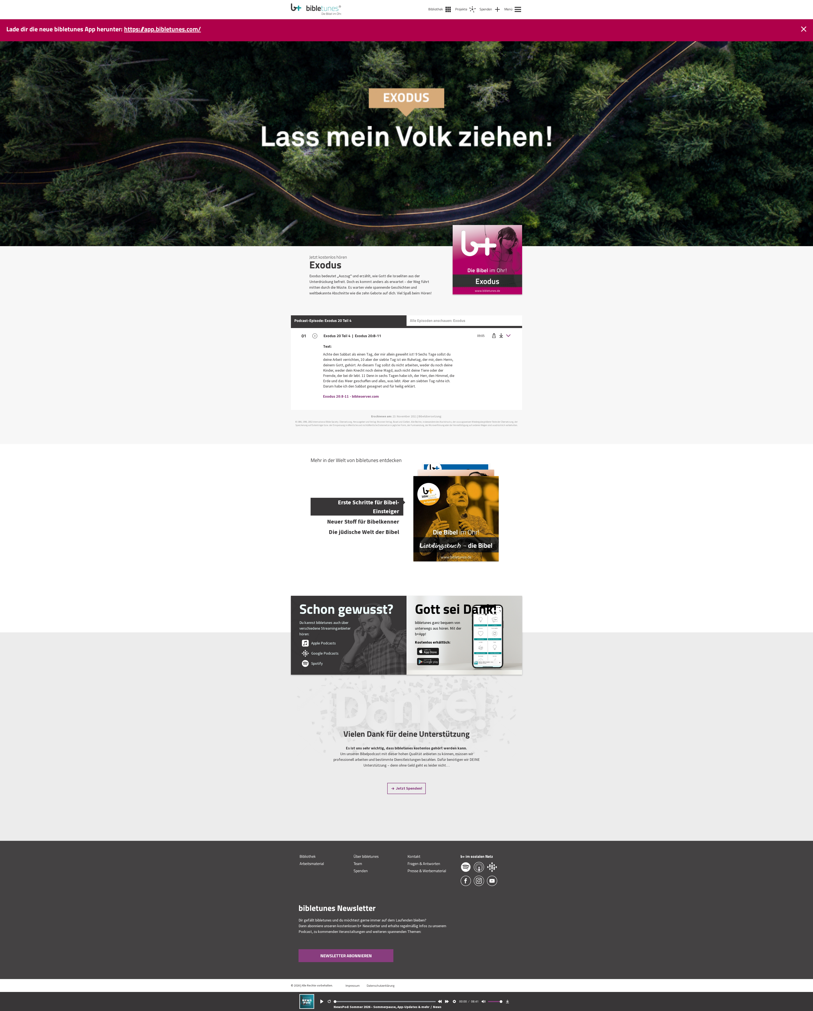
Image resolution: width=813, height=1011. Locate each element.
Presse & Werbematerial (427, 871)
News (437, 1007)
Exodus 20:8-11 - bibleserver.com (351, 396)
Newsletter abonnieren (346, 955)
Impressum (353, 985)
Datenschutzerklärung (380, 985)
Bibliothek (308, 856)
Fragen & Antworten (424, 863)
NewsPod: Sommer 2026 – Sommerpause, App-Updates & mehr (382, 1007)
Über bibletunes (366, 856)
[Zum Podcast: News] (306, 1007)
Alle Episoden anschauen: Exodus (437, 320)
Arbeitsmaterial (312, 863)
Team (358, 863)
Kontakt (414, 856)
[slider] (385, 1002)
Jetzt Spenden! (409, 788)
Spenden (361, 871)
